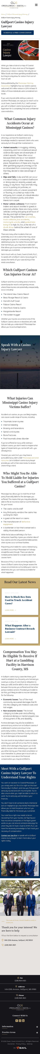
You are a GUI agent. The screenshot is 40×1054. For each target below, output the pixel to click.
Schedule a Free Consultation (17, 32)
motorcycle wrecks (11, 222)
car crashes (30, 217)
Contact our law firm (9, 835)
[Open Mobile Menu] (36, 5)
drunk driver (8, 227)
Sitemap (30, 1044)
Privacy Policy (21, 1044)
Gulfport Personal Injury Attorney (17, 14)
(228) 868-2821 (20, 998)
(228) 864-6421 (20, 980)
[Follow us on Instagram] (20, 1020)
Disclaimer (11, 1044)
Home (3, 14)
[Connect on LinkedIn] (23, 1020)
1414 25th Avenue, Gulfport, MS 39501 (20, 989)
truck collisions (9, 219)
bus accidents (23, 219)
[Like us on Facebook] (16, 1020)
